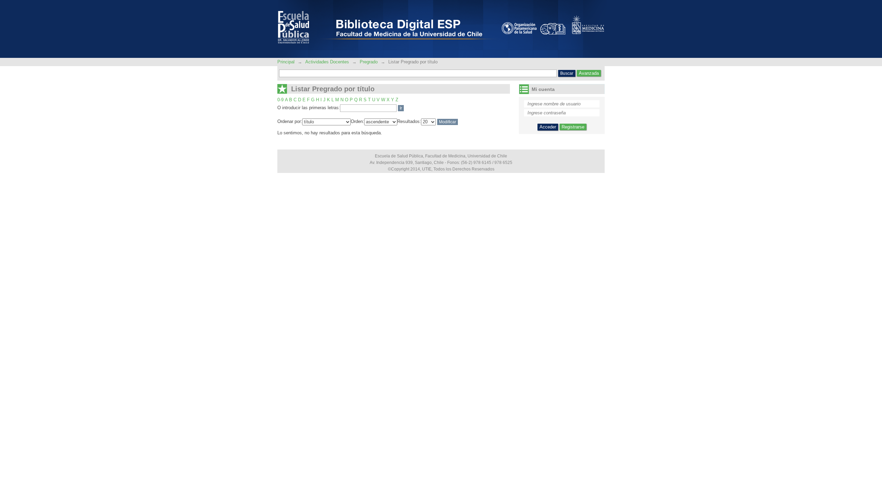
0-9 (280, 99)
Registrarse (573, 127)
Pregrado (369, 61)
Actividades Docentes (327, 61)
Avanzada (589, 73)
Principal (286, 61)
